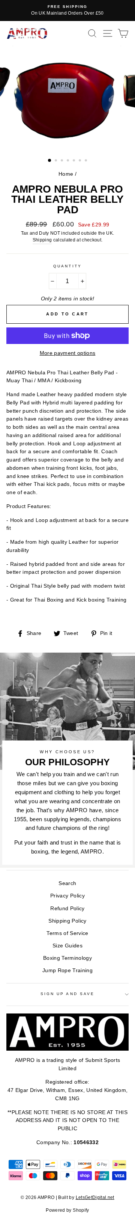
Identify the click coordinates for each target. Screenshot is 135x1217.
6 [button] (80, 161)
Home (65, 174)
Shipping (42, 240)
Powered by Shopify (67, 1210)
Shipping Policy (67, 921)
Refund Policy (67, 908)
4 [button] (68, 161)
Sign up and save (67, 994)
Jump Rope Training (67, 970)
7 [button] (86, 161)
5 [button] (74, 161)
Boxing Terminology (67, 958)
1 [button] (50, 161)
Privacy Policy (67, 896)
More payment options (68, 353)
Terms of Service (67, 933)
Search (67, 883)
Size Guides (67, 946)
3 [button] (62, 161)
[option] (67, 10)
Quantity (67, 266)
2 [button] (56, 161)
